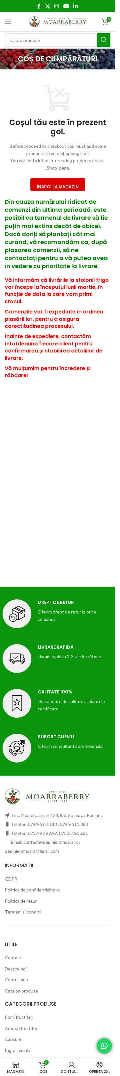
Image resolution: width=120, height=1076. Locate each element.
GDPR (11, 879)
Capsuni (13, 1039)
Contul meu (16, 979)
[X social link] (47, 6)
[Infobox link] (57, 328)
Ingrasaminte (18, 1050)
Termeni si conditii (23, 911)
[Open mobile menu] (8, 21)
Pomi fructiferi (19, 1017)
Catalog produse (21, 990)
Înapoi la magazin (58, 186)
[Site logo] (57, 21)
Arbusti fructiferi (21, 1028)
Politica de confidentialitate (32, 889)
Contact (13, 957)
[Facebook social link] (39, 6)
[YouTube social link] (66, 6)
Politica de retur (21, 901)
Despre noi (16, 968)
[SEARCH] (103, 40)
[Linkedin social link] (75, 6)
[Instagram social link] (56, 6)
